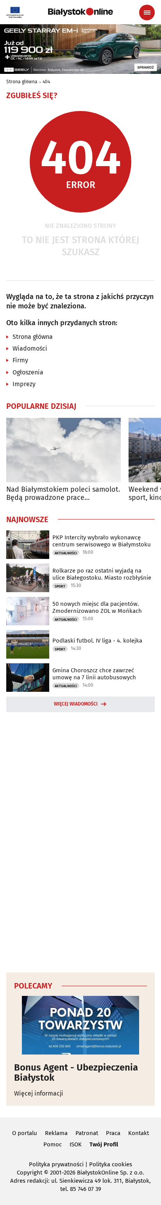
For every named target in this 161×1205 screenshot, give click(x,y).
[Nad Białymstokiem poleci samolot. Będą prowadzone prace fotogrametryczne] (63, 450)
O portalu (24, 1133)
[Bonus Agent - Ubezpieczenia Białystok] (80, 1025)
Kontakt (138, 1133)
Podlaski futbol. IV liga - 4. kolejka (97, 640)
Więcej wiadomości (76, 704)
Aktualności (66, 553)
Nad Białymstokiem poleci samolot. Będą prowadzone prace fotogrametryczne (63, 493)
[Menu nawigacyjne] (147, 12)
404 (46, 81)
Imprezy (24, 384)
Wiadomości (30, 348)
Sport (60, 586)
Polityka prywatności (56, 1164)
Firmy (20, 360)
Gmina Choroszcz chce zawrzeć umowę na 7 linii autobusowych (94, 674)
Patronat (86, 1133)
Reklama (56, 1133)
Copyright (29, 1172)
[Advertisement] (80, 841)
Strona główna (22, 81)
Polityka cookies (110, 1164)
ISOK (76, 1144)
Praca (113, 1133)
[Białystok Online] (80, 12)
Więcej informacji (38, 1093)
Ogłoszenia (28, 372)
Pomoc (52, 1144)
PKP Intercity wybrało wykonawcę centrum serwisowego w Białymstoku (101, 541)
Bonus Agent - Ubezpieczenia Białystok (76, 1072)
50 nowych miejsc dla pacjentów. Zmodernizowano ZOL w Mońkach (97, 607)
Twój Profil (103, 1144)
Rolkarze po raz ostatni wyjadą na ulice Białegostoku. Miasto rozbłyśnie (101, 574)
